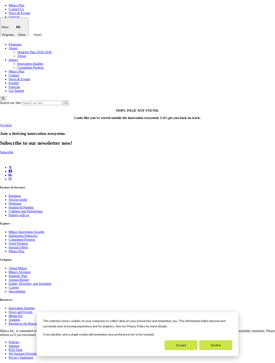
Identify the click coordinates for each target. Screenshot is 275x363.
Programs (8, 34)
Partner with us (19, 215)
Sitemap (14, 346)
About (22, 34)
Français (14, 17)
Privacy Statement (21, 357)
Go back (6, 125)
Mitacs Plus (16, 5)
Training (14, 320)
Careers (14, 287)
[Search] (3, 98)
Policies (14, 342)
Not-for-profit (18, 199)
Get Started (16, 91)
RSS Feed (15, 350)
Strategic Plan (18, 276)
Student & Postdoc (21, 207)
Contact (14, 75)
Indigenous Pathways (23, 236)
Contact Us (16, 9)
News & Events (19, 13)
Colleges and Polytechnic (26, 211)
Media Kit (15, 316)
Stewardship (17, 291)
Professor (15, 203)
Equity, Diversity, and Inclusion (30, 283)
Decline (216, 345)
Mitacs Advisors (20, 272)
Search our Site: (11, 103)
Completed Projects (30, 67)
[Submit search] (66, 103)
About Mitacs (18, 268)
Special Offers (18, 247)
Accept (181, 345)
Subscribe (6, 152)
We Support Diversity (23, 353)
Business (15, 196)
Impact (38, 34)
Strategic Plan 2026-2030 (34, 52)
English (14, 83)
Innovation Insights (30, 64)
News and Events (20, 312)
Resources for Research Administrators (35, 323)
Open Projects (18, 243)
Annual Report (19, 280)
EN (18, 27)
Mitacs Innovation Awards (26, 232)
